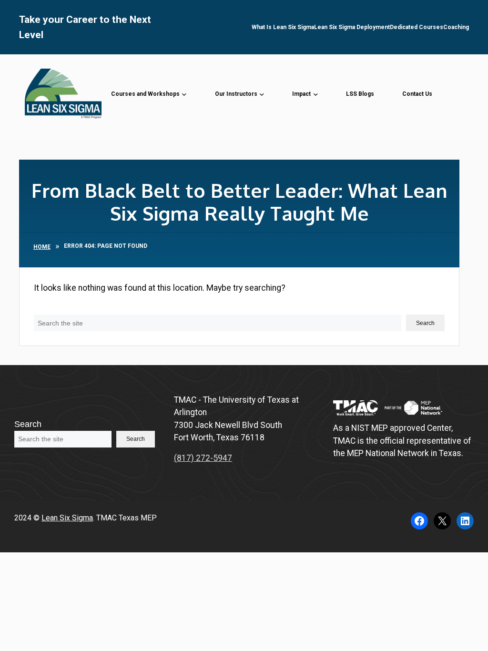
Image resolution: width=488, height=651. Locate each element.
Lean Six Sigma (67, 517)
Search (47, 308)
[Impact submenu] (315, 93)
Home (42, 247)
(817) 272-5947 (203, 458)
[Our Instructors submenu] (261, 93)
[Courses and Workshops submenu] (184, 93)
